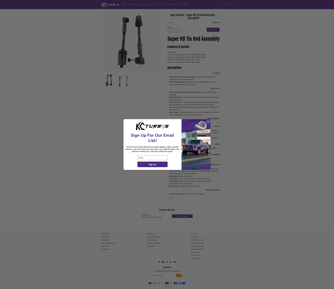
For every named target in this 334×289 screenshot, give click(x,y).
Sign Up (152, 164)
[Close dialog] (208, 121)
